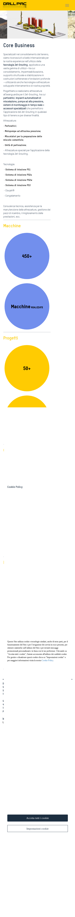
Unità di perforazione (15, 144)
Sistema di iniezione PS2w (18, 179)
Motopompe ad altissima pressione (22, 131)
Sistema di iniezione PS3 (18, 185)
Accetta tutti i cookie (37, 818)
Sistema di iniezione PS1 (18, 169)
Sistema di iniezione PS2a (18, 174)
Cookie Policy (47, 660)
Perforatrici (10, 125)
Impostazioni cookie (38, 828)
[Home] (15, 4)
